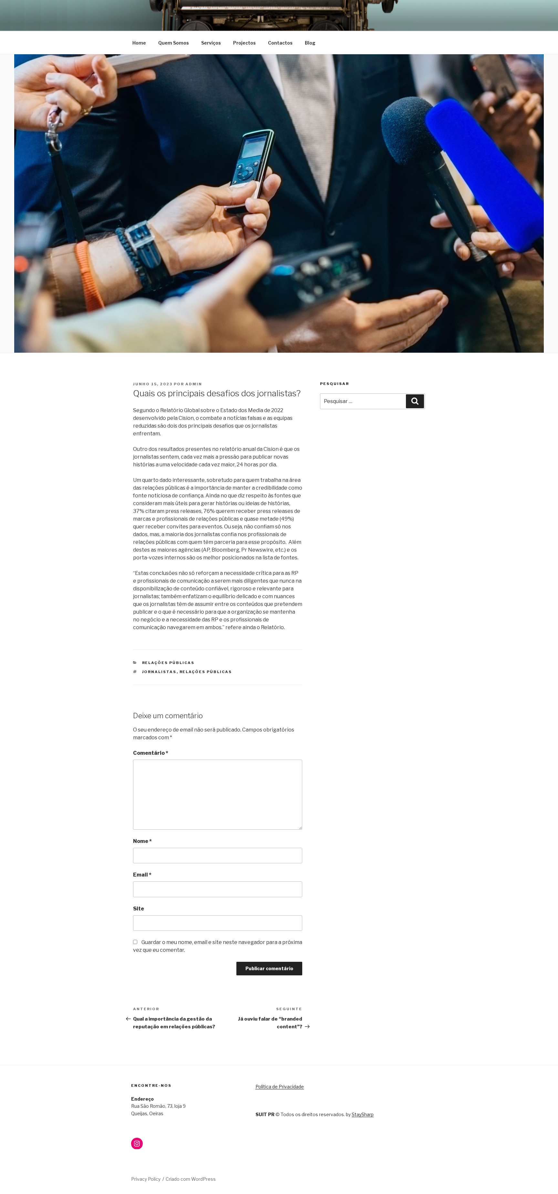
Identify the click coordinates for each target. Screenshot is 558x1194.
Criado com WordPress (191, 1179)
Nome (142, 841)
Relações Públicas (168, 662)
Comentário (150, 753)
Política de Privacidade (279, 1086)
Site (138, 909)
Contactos (280, 43)
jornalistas (159, 672)
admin (193, 384)
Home (139, 43)
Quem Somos (173, 43)
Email (142, 875)
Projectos (244, 43)
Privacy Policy (145, 1179)
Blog (310, 43)
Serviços (211, 43)
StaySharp (363, 1114)
